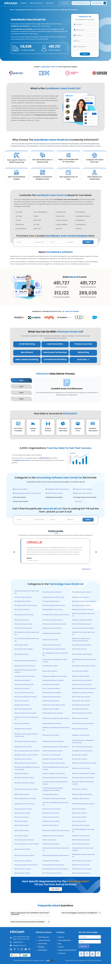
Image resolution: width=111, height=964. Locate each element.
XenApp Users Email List (51, 735)
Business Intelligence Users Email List (55, 676)
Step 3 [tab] (21, 393)
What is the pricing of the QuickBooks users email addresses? (29, 913)
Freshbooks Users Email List (83, 489)
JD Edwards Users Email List (82, 645)
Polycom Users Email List (24, 759)
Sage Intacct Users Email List (25, 804)
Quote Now (65, 3)
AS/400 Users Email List (51, 813)
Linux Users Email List (80, 813)
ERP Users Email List (22, 645)
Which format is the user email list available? (28, 922)
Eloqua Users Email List (23, 873)
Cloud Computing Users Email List (54, 605)
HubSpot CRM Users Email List (53, 759)
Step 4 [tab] (21, 399)
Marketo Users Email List (23, 729)
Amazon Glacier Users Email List (84, 778)
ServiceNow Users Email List (24, 615)
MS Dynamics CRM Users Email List (84, 688)
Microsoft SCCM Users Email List (84, 723)
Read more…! (86, 569)
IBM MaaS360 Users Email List (53, 609)
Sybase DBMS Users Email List (83, 794)
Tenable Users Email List (51, 861)
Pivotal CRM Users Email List (82, 624)
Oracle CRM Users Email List (25, 693)
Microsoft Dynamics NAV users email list (56, 718)
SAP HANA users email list (24, 709)
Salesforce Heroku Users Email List (27, 755)
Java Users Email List (80, 817)
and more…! (78, 501)
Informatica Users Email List (25, 684)
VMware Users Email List (51, 684)
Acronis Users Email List (81, 671)
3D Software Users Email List (82, 861)
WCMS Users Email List (51, 666)
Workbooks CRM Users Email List (84, 628)
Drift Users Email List (22, 701)
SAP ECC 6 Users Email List (52, 809)
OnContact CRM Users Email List (26, 741)
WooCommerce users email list (26, 713)
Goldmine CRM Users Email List (53, 741)
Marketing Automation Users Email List (56, 747)
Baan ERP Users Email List (82, 865)
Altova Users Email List (23, 849)
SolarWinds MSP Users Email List (54, 865)
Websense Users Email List (52, 633)
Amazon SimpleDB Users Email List (84, 773)
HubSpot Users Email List (81, 798)
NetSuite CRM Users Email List (83, 620)
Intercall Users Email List (23, 861)
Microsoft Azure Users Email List (84, 609)
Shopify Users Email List (81, 709)
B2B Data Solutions (36, 3)
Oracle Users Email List (51, 825)
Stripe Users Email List (51, 640)
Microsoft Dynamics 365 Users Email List (56, 830)
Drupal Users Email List (51, 794)
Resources (49, 3)
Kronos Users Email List (81, 718)
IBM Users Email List (22, 773)
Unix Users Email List (22, 817)
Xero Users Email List (20, 489)
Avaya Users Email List (81, 755)
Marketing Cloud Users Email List (26, 661)
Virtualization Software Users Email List (56, 869)
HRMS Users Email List (23, 723)
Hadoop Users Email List (23, 601)
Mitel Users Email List (22, 794)
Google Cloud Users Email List (83, 751)
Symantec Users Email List (82, 701)
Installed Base (97, 3)
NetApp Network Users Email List (26, 763)
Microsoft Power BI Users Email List (85, 601)
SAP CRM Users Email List (24, 628)
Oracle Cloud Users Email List (25, 783)
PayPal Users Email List (81, 729)
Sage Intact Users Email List (83, 493)
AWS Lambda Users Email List (53, 751)
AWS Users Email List (22, 609)
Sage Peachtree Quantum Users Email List (27, 493)
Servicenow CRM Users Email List (26, 697)
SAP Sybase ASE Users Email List (26, 798)
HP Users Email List (22, 821)
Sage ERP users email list (24, 747)
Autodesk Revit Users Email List (54, 680)
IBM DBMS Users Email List (82, 840)
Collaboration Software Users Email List (56, 615)
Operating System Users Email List (27, 865)
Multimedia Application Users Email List (56, 855)
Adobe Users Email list (23, 813)
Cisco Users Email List (80, 759)
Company (23, 3)
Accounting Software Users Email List (46, 10)
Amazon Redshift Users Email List (54, 773)
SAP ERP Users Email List (23, 869)
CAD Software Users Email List (83, 747)
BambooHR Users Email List (52, 723)
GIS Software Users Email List (25, 855)
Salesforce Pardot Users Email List (55, 798)
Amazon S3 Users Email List (82, 605)
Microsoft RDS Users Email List (25, 666)
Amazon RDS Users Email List (83, 680)
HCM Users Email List (80, 649)
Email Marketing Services (80, 3)
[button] (30, 913)
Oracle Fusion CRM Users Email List (55, 624)
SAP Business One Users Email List (54, 649)
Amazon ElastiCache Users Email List (55, 778)
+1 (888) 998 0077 (44, 458)
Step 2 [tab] (21, 386)
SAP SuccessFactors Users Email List (27, 844)
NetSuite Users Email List (51, 844)
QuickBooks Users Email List (82, 592)
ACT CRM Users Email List (52, 688)
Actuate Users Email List (51, 601)
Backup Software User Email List (54, 597)
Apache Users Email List (51, 817)
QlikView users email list (51, 709)
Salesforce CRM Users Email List (84, 693)
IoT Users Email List (22, 836)
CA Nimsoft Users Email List (52, 873)
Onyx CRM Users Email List (24, 624)
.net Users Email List (80, 821)
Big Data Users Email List (81, 597)
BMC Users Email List (22, 830)
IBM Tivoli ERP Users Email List (83, 713)
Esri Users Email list (80, 809)
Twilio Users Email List (80, 789)
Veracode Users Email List (82, 873)
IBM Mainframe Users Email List (54, 836)
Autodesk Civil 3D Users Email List (26, 605)
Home (12, 10)
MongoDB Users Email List (82, 705)
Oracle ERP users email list (24, 649)
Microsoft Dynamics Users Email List (85, 763)
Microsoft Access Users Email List (54, 705)
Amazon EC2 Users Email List (25, 778)
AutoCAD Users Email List (24, 809)
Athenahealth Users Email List (53, 713)
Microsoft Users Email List (82, 768)
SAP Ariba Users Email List (82, 844)
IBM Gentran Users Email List (83, 869)
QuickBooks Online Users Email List (58, 489)
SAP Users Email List (50, 840)
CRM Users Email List (22, 620)
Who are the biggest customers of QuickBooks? (79, 913)
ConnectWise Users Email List (83, 654)
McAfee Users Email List (51, 701)
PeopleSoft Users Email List (52, 693)
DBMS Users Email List (23, 705)
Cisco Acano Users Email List (83, 684)
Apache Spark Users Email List (25, 676)
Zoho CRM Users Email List (82, 697)
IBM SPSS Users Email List (81, 676)
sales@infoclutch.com (21, 460)
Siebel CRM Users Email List (52, 628)
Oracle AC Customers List (52, 755)
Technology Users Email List (24, 10)
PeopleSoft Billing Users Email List (84, 804)
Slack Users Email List (22, 688)
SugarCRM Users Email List (52, 697)
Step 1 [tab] (21, 380)
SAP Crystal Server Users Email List (27, 789)
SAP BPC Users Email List (54, 493)
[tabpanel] (67, 389)
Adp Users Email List (22, 654)
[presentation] (14, 552)
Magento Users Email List (81, 735)
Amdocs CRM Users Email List (53, 620)
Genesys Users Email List (52, 821)
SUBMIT (85, 54)
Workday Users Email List (81, 825)
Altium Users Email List (23, 680)
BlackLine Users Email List (82, 836)
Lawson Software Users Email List (54, 763)
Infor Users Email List (22, 825)
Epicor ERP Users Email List (52, 645)
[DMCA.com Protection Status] (50, 960)
